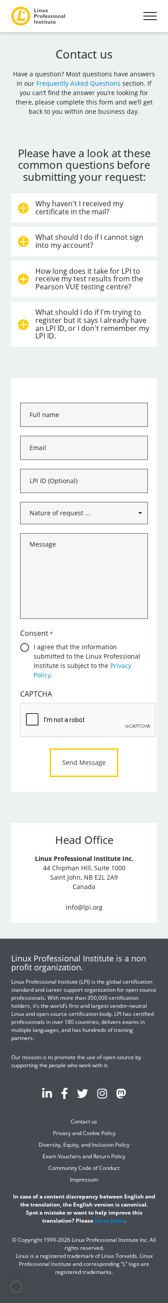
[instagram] (102, 1093)
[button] (16, 1287)
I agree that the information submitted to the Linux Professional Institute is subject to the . (87, 661)
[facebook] (64, 1093)
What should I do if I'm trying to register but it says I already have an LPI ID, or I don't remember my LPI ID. (92, 324)
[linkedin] (47, 1093)
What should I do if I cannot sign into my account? (89, 241)
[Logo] (38, 16)
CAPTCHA (36, 694)
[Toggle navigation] (150, 16)
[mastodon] (121, 1093)
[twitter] (82, 1093)
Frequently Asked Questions (78, 83)
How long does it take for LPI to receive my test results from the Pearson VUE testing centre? (89, 279)
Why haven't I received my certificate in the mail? (79, 208)
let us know (110, 1220)
